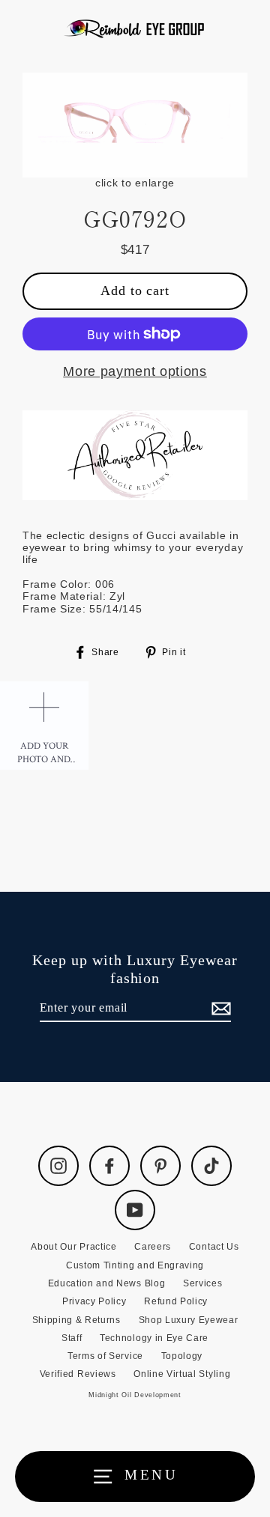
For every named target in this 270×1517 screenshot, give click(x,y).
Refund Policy (176, 1301)
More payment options (135, 371)
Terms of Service (105, 1356)
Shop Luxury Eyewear (188, 1320)
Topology (181, 1356)
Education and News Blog (107, 1283)
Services (202, 1283)
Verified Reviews (78, 1374)
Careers (152, 1246)
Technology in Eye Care (154, 1338)
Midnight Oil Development (134, 1395)
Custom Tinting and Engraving (135, 1265)
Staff (72, 1338)
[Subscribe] (219, 1008)
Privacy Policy (94, 1301)
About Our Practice (73, 1246)
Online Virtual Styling (182, 1374)
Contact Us (214, 1246)
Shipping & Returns (76, 1320)
